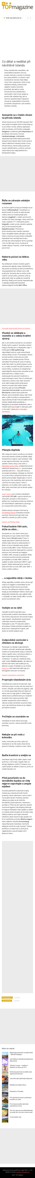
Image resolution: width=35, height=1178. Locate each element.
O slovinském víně (15, 1117)
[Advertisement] (17, 41)
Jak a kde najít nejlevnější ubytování (21, 1078)
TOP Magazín (19, 1175)
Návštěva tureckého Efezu (18, 1085)
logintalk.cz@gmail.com (22, 1172)
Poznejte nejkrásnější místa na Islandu (16, 328)
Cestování (17, 997)
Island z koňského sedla (11, 522)
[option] (19, 18)
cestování (16, 1000)
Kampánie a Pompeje (16, 1091)
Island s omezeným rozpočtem (13, 675)
